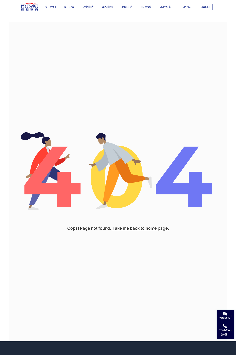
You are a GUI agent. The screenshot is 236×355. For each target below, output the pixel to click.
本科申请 (107, 7)
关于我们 (50, 7)
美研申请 (126, 7)
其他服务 (165, 7)
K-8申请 (69, 7)
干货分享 (185, 7)
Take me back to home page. (140, 228)
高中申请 (87, 7)
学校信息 (146, 7)
